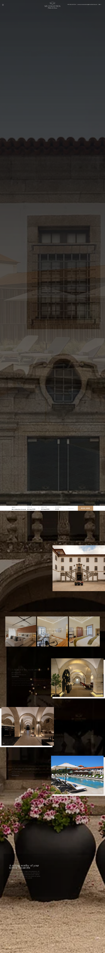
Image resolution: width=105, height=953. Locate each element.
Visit (15, 575)
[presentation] (102, 630)
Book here (20, 643)
